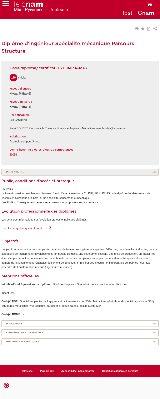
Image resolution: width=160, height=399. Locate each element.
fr (150, 4)
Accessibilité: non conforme (78, 371)
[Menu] (5, 4)
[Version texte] (143, 29)
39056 (13, 154)
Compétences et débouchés (24, 332)
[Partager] (155, 29)
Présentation (15, 172)
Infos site (27, 371)
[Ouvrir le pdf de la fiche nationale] (149, 29)
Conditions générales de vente (120, 371)
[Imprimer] (137, 29)
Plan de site (47, 371)
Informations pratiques (22, 341)
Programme (14, 323)
